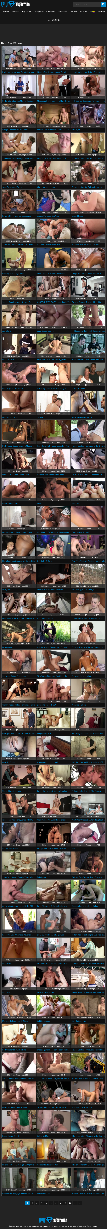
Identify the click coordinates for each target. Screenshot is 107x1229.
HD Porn (101, 11)
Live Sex (73, 11)
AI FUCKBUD (54, 19)
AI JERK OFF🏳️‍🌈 (87, 11)
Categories (39, 11)
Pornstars (62, 11)
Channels (50, 11)
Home (6, 11)
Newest (15, 11)
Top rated (26, 11)
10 (70, 1203)
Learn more (92, 1226)
